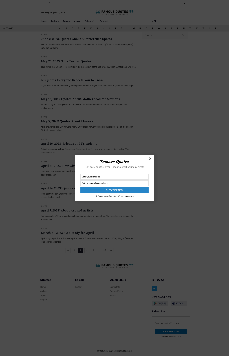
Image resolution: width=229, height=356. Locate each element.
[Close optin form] (150, 159)
